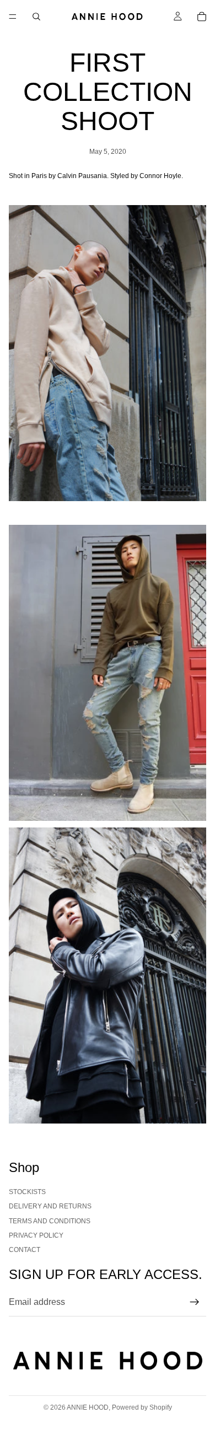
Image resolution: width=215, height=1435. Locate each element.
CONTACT (24, 1250)
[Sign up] (194, 1302)
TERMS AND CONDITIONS (49, 1221)
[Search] (36, 16)
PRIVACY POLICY (36, 1235)
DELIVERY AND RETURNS (50, 1206)
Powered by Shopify (142, 1407)
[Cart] (202, 16)
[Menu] (12, 16)
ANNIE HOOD (88, 1407)
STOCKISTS (27, 1192)
